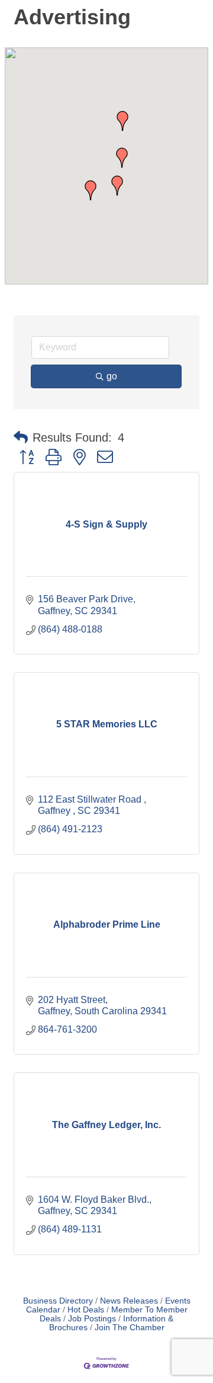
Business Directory (58, 1300)
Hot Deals (85, 1309)
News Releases (129, 1300)
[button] (90, 190)
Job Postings (92, 1318)
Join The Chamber (129, 1327)
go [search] (111, 376)
